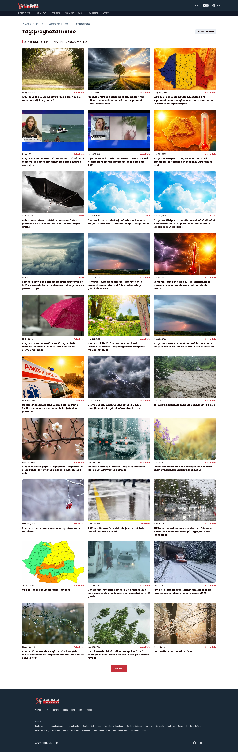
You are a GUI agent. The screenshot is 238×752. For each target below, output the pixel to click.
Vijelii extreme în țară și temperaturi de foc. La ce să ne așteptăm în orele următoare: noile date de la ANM (118, 162)
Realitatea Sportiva (57, 726)
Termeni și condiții (52, 710)
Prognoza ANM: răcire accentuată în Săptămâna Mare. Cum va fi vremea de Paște (116, 468)
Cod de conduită (93, 710)
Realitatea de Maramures (81, 730)
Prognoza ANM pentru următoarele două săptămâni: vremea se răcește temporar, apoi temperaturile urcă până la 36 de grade (184, 223)
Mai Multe (119, 668)
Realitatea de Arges (134, 726)
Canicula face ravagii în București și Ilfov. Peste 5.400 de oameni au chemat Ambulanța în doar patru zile (50, 408)
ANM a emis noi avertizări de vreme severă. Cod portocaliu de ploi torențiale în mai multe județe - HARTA (51, 223)
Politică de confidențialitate (72, 710)
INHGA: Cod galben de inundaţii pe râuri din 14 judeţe (184, 405)
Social (81, 216)
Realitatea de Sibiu (138, 730)
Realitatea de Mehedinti (92, 726)
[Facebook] (213, 5)
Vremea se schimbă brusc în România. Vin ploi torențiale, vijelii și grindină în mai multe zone (115, 406)
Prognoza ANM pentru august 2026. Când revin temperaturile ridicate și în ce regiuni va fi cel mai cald (183, 162)
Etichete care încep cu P (59, 23)
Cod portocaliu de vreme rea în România (46, 589)
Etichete (39, 23)
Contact (38, 710)
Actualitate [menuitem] (41, 13)
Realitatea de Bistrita (175, 726)
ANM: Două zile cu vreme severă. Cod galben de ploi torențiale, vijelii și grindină (51, 98)
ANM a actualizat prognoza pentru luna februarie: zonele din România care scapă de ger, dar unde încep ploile (183, 531)
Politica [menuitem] (56, 13)
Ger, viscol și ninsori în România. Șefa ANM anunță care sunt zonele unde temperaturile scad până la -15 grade (119, 593)
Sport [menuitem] (106, 13)
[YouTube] (218, 5)
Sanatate (80, 400)
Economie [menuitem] (69, 13)
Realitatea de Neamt (60, 730)
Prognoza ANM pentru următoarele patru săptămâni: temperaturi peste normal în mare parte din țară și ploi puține (53, 162)
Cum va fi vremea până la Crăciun (173, 651)
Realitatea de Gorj (42, 730)
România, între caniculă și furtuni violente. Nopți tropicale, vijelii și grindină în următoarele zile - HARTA (182, 285)
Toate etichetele (207, 32)
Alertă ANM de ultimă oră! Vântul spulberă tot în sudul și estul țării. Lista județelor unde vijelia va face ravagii (118, 655)
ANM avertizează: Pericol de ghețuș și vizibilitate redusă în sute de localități (116, 530)
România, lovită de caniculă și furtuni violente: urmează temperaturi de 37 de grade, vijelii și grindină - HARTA (115, 285)
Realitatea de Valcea (194, 726)
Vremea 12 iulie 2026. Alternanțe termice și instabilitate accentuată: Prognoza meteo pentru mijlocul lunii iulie (117, 347)
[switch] (206, 5)
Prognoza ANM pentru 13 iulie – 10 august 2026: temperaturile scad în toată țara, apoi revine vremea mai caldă (49, 347)
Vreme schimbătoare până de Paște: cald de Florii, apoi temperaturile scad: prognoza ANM (183, 468)
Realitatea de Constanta (154, 726)
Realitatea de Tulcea (102, 730)
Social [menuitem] (81, 13)
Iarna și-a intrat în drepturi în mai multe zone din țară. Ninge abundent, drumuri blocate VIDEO (183, 591)
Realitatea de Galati (120, 730)
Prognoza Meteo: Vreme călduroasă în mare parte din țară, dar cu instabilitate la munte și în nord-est (184, 345)
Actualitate (79, 92)
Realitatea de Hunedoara (113, 726)
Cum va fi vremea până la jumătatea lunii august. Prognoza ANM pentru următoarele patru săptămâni (118, 222)
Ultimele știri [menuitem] (24, 13)
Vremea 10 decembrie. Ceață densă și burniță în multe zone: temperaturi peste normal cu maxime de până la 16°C (53, 655)
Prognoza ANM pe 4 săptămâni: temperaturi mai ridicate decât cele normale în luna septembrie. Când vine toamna (116, 100)
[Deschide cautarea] (196, 5)
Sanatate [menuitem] (93, 13)
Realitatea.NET (41, 726)
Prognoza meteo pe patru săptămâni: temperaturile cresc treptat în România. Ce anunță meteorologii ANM (52, 470)
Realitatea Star (73, 726)
